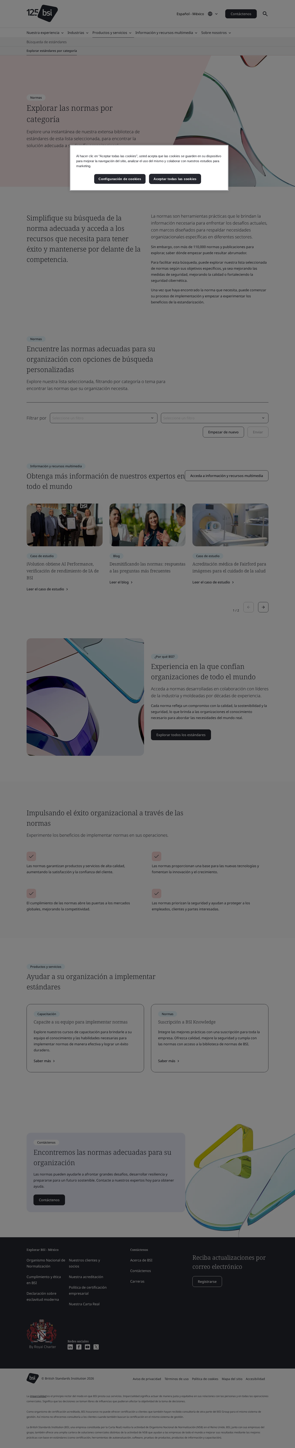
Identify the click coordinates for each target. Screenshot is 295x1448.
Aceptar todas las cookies (175, 179)
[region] (149, 168)
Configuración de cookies (119, 179)
